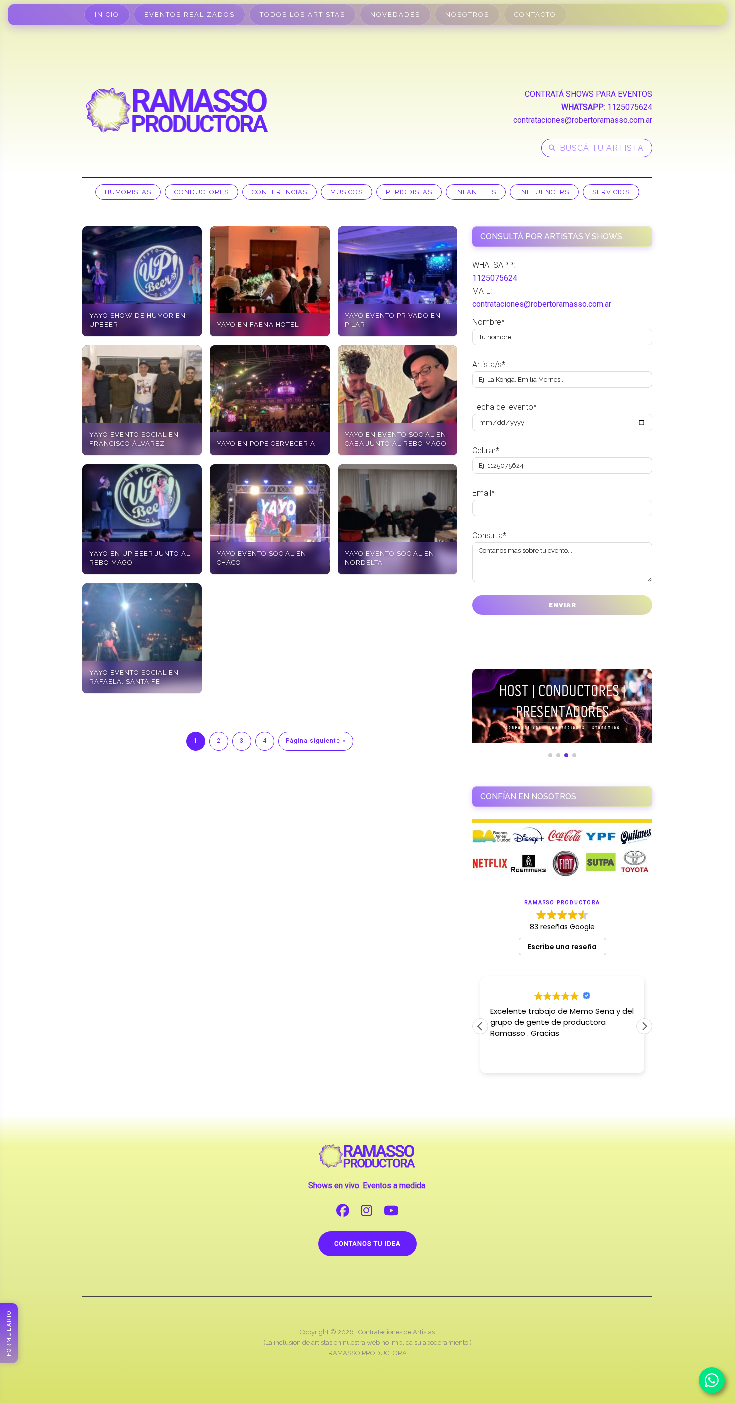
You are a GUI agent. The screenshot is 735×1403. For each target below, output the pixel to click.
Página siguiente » (316, 740)
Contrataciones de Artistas (396, 1332)
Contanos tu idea (367, 1243)
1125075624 (630, 107)
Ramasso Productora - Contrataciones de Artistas (177, 110)
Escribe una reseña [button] (562, 947)
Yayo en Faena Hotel (258, 324)
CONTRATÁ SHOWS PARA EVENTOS (588, 94)
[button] (644, 1026)
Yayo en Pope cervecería (266, 443)
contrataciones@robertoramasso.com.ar (583, 120)
